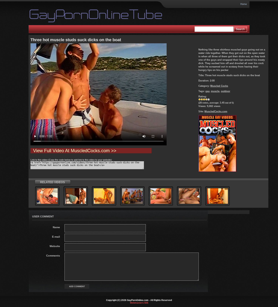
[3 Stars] (204, 99)
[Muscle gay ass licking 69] (189, 203)
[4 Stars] (206, 99)
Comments (53, 255)
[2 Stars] (202, 99)
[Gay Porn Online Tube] (84, 15)
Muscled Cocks (219, 86)
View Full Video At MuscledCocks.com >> (74, 150)
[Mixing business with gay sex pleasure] (47, 203)
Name (56, 227)
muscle (215, 91)
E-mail (56, 236)
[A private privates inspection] (132, 203)
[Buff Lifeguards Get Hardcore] (75, 203)
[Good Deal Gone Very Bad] (217, 203)
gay (207, 91)
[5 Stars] (208, 99)
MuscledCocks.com (215, 111)
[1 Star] (199, 99)
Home (243, 4)
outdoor (225, 91)
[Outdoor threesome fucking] (160, 203)
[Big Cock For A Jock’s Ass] (104, 203)
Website (55, 246)
